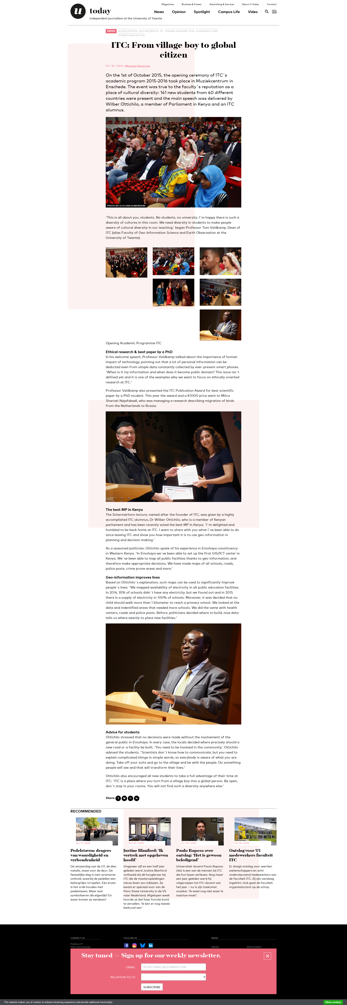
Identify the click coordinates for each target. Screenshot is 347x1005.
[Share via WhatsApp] (130, 798)
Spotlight (202, 11)
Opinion (179, 11)
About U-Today (250, 4)
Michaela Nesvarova (137, 65)
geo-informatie (148, 31)
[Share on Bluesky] (124, 798)
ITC (161, 31)
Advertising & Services (221, 4)
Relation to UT (123, 977)
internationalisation (131, 35)
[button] (267, 956)
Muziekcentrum (127, 31)
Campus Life (229, 11)
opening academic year (179, 31)
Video (253, 11)
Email (131, 967)
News (159, 11)
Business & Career (192, 4)
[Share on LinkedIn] (136, 798)
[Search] (274, 11)
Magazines (168, 4)
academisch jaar (207, 31)
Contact (272, 4)
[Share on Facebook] (118, 798)
